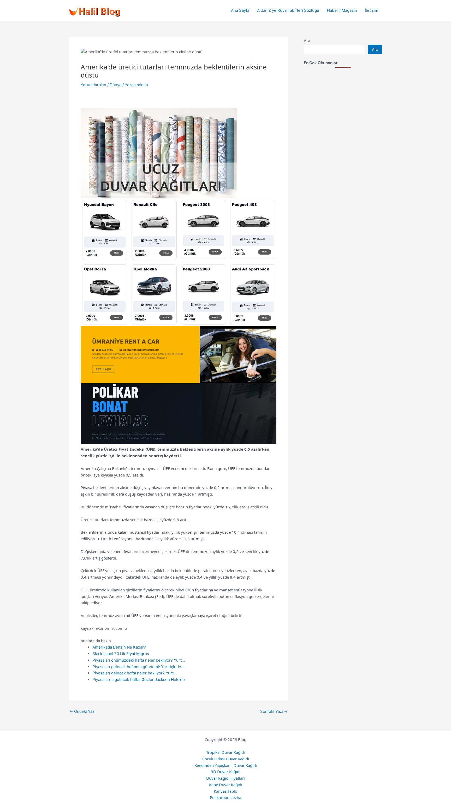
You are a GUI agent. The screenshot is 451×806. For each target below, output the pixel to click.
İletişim (371, 10)
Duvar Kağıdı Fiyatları (225, 778)
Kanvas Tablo (225, 791)
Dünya (115, 84)
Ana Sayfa (240, 10)
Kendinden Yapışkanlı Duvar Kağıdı (225, 765)
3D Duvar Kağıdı (225, 771)
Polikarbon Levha (225, 797)
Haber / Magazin (342, 10)
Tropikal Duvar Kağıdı (225, 752)
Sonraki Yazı (274, 711)
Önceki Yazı (82, 711)
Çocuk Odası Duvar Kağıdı (225, 758)
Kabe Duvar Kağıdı (225, 784)
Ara (307, 40)
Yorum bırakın (93, 84)
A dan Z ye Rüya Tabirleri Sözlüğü (288, 10)
